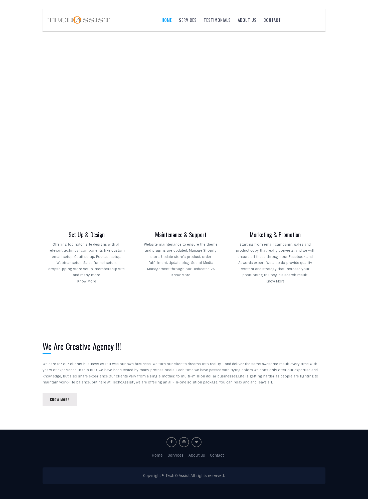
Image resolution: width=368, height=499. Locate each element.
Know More (86, 281)
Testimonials (217, 20)
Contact (272, 20)
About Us (247, 20)
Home (167, 20)
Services (188, 20)
